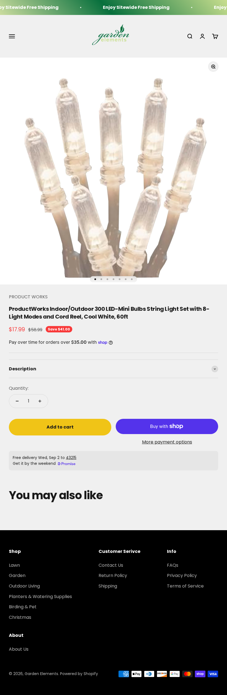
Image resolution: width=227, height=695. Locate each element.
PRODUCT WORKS (28, 297)
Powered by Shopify (79, 673)
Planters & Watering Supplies (40, 596)
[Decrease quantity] (17, 401)
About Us (19, 649)
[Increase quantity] (40, 401)
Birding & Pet (23, 607)
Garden (17, 575)
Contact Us (111, 565)
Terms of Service (185, 586)
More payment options (167, 442)
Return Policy (113, 575)
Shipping (108, 586)
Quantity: (19, 388)
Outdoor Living (24, 586)
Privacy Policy (182, 575)
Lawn (14, 565)
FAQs (172, 565)
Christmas (20, 617)
